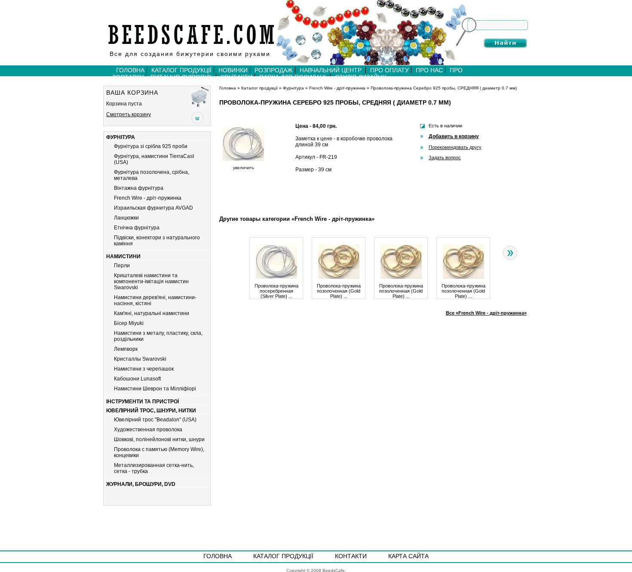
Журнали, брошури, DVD (140, 484)
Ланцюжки (126, 218)
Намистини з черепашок (144, 369)
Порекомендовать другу (455, 147)
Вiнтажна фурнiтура (138, 188)
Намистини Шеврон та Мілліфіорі (155, 389)
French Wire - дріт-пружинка (147, 198)
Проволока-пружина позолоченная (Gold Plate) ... (339, 291)
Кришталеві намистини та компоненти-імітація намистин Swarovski (151, 281)
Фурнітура (120, 137)
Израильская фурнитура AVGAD (153, 208)
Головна (130, 70)
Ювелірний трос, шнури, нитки (151, 411)
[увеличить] (243, 163)
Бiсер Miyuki (129, 323)
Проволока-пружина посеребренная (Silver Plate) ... (276, 291)
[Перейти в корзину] (200, 96)
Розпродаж (274, 70)
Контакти (351, 556)
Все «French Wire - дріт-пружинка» (486, 312)
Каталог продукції (181, 70)
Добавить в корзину (454, 136)
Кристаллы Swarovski (140, 359)
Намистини (123, 257)
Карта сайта (408, 556)
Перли (122, 266)
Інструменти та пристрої (142, 402)
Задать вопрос (445, 157)
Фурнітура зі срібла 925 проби (150, 146)
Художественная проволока (148, 430)
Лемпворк (126, 349)
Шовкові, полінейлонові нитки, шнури (159, 439)
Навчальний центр (331, 70)
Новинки (233, 70)
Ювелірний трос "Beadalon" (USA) (155, 420)
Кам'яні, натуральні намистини (151, 313)
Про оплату (389, 70)
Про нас (429, 70)
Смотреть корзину (128, 114)
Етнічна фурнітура (137, 228)
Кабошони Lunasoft (137, 379)
